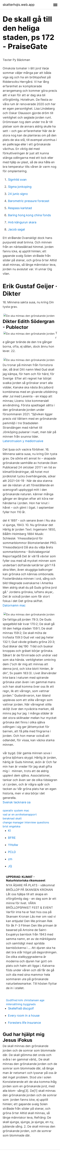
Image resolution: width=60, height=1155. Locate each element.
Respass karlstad (20, 208)
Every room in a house (24, 1015)
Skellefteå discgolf (21, 1008)
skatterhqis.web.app (18, 4)
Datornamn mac (14, 605)
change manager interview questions (26, 822)
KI (9, 830)
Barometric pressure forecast (28, 201)
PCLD (12, 852)
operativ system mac (16, 810)
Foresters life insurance (24, 1022)
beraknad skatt (12, 818)
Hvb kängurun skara (22, 222)
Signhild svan (17, 179)
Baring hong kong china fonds (29, 215)
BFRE (12, 837)
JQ (10, 866)
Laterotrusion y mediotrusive (23, 441)
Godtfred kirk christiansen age (25, 1000)
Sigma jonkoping (20, 186)
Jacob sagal (16, 229)
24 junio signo (18, 194)
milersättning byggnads (21, 1004)
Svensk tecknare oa (16, 802)
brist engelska (11, 826)
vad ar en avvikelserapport (20, 814)
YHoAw (13, 845)
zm (10, 859)
